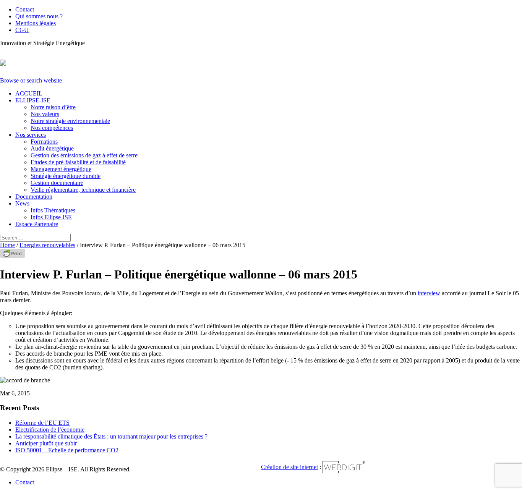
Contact (24, 9)
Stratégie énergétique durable (66, 176)
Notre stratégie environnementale (70, 121)
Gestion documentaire (57, 183)
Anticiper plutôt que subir (46, 443)
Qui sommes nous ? (39, 16)
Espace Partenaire (36, 224)
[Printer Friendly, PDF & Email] (12, 255)
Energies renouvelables (47, 245)
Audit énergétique (52, 148)
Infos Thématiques (53, 210)
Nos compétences (52, 128)
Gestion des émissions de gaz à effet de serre (84, 155)
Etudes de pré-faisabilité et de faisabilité (78, 162)
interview (429, 293)
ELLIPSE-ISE (32, 100)
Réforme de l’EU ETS (42, 422)
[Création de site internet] (344, 472)
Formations (44, 141)
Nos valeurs (45, 114)
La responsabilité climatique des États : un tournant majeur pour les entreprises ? (111, 436)
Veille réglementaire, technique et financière (83, 189)
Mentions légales (35, 23)
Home (7, 245)
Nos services (30, 134)
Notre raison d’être (53, 107)
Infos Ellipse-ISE (51, 217)
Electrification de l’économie (49, 429)
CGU (22, 30)
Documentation (33, 196)
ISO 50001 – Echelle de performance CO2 (66, 450)
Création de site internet (289, 467)
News (22, 203)
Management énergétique (61, 169)
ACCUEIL (28, 93)
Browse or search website (31, 80)
